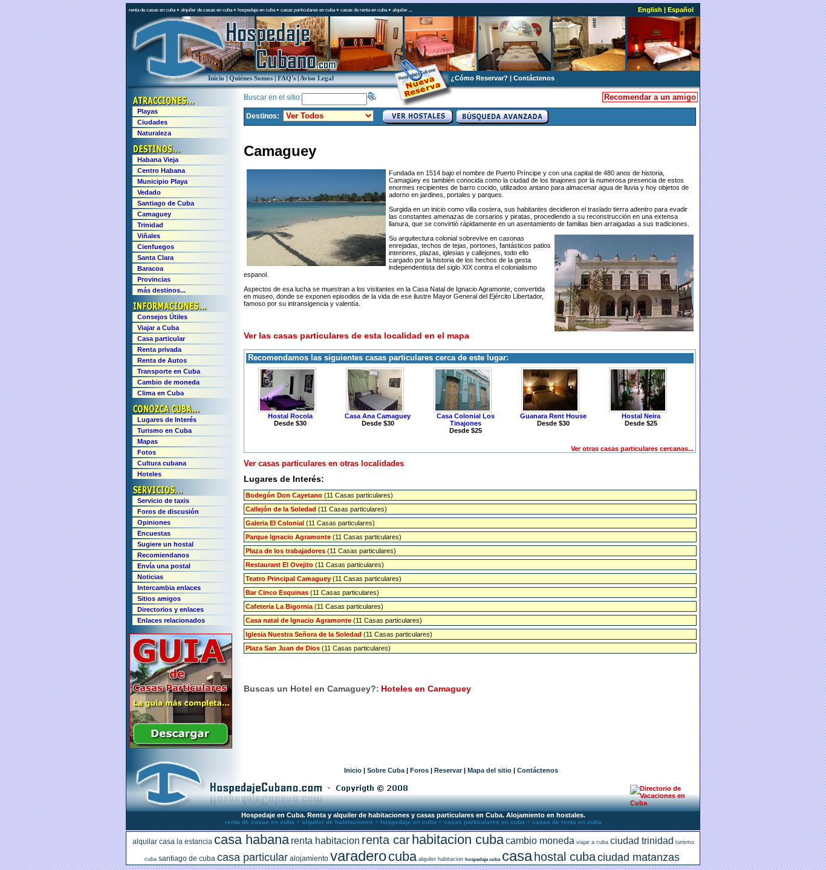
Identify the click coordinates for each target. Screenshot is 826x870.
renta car (386, 839)
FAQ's (287, 78)
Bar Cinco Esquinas (277, 592)
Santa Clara (155, 257)
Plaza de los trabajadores (285, 550)
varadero (358, 856)
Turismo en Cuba (164, 430)
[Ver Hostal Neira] (636, 390)
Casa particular (161, 338)
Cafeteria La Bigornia (279, 606)
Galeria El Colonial (275, 523)
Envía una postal (163, 566)
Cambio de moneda (168, 382)
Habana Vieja (157, 159)
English (650, 9)
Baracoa (150, 268)
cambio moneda (540, 841)
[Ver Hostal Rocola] (285, 390)
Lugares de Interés (167, 419)
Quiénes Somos (251, 78)
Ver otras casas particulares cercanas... (632, 448)
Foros (419, 770)
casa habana (251, 839)
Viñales (148, 235)
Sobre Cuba (386, 770)
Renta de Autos (162, 360)
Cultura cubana (161, 463)
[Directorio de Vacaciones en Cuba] (659, 803)
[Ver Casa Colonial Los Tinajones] (461, 390)
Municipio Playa (162, 181)
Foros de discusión (168, 511)
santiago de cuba (186, 858)
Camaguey (154, 214)
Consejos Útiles (162, 316)
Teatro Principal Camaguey (288, 578)
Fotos (146, 452)
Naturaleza (154, 133)
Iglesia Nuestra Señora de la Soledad (304, 634)
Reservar (448, 770)
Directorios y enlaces (170, 609)
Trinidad (150, 225)
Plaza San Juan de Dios (283, 648)
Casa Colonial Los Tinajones (466, 419)
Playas (147, 111)
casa (517, 856)
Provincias (154, 279)
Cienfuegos (155, 246)
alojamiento (309, 858)
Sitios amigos (159, 598)
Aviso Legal (317, 78)
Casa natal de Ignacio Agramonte (298, 620)
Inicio (216, 78)
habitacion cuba (458, 839)
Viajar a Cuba (158, 327)
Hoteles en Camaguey (426, 688)
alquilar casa (153, 841)
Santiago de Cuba (165, 203)
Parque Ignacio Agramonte (288, 537)
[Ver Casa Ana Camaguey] (373, 390)
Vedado (149, 192)
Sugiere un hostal (165, 544)
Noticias (150, 576)
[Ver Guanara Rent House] (548, 390)
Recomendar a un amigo (650, 97)
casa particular (252, 857)
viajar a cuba (592, 842)
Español (681, 9)
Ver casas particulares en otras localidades (324, 463)
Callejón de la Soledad (281, 509)
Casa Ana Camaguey (378, 416)
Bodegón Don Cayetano (284, 495)
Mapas (147, 441)
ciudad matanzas (638, 857)
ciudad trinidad (642, 841)
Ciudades (152, 122)
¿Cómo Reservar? (479, 78)
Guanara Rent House (553, 416)
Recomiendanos (163, 555)
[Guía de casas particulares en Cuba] (180, 746)
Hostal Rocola (290, 416)
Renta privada (159, 349)
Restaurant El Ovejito (279, 564)
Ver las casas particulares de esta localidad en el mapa (356, 335)
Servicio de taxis (163, 500)
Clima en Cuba (160, 393)
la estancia (194, 841)
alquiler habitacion (440, 859)
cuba (402, 856)
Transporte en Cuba (168, 371)
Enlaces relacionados (171, 620)
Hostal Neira (641, 416)
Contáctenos (533, 78)
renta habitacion (325, 841)
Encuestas (154, 533)
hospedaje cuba (482, 859)
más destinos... (161, 290)
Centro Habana (161, 170)
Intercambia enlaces (169, 587)
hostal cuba (565, 856)
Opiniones (154, 522)
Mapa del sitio (489, 770)
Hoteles (149, 474)
